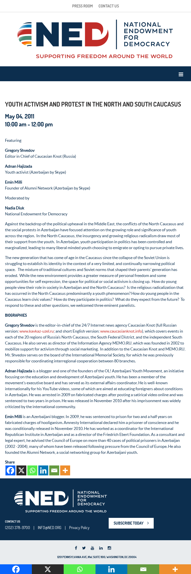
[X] (21, 470)
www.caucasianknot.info (121, 331)
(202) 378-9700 (17, 527)
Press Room (82, 5)
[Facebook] (10, 470)
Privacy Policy (79, 527)
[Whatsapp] (32, 470)
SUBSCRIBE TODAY (128, 523)
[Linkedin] (43, 470)
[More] (65, 470)
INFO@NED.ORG (49, 527)
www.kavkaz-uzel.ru (36, 331)
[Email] (54, 470)
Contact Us (108, 5)
